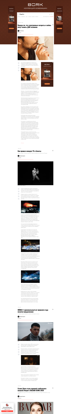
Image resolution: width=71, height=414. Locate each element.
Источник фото (23, 81)
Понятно (7, 411)
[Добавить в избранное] (52, 24)
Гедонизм (33, 16)
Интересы (36, 16)
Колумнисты (23, 16)
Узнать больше (8, 409)
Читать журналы (51, 16)
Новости (19, 16)
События (29, 16)
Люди (26, 16)
